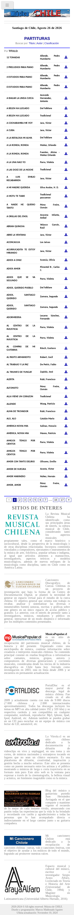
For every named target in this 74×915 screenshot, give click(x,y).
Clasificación (51, 43)
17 (62, 499)
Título (32, 43)
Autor (40, 43)
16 (55, 499)
